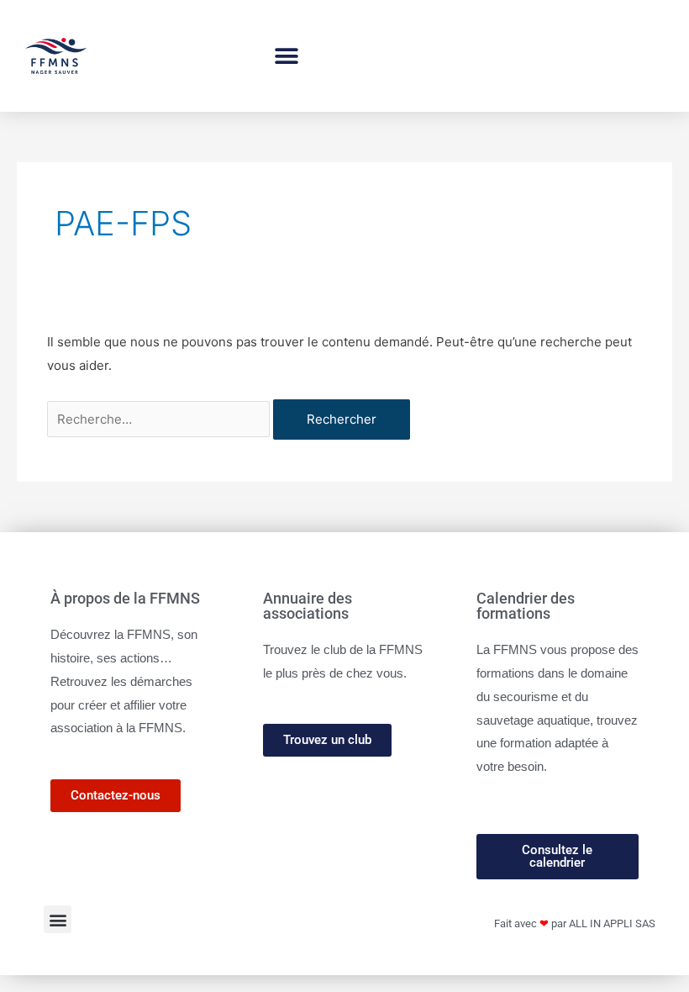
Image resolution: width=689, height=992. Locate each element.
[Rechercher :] (160, 419)
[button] (287, 56)
